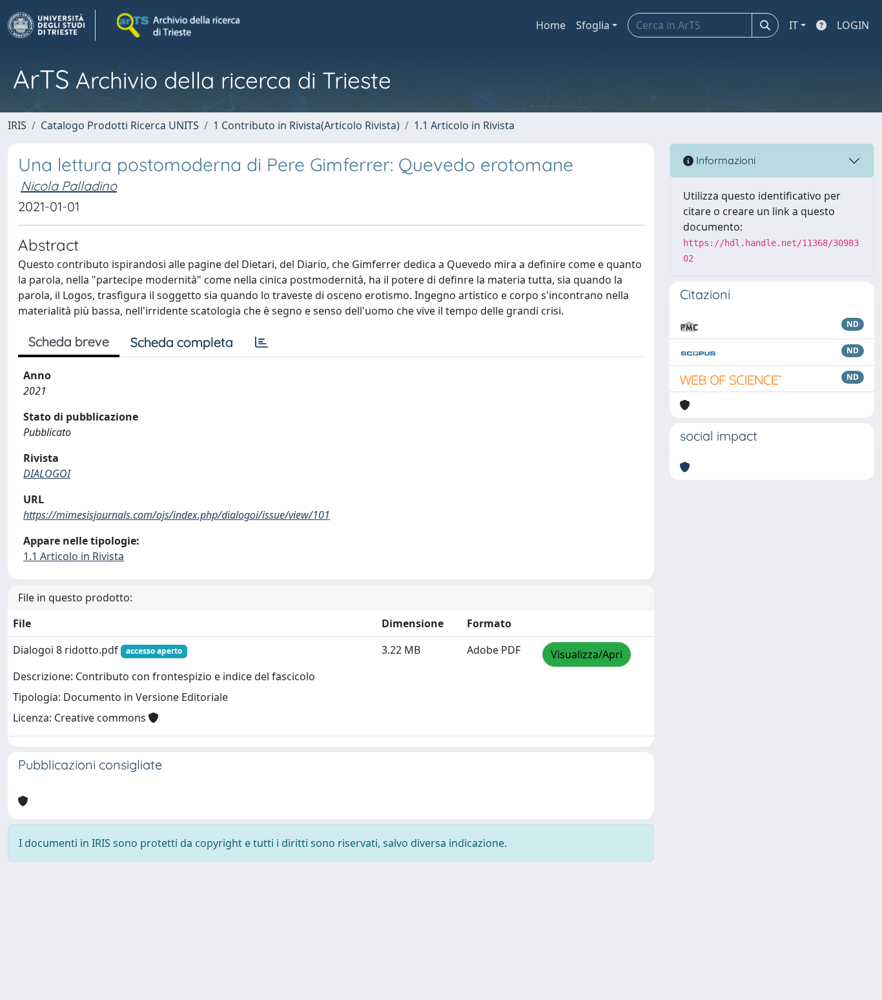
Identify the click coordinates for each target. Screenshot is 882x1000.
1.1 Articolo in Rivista (464, 125)
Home (551, 25)
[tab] (261, 342)
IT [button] (793, 25)
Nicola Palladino (69, 186)
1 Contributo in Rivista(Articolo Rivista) (306, 125)
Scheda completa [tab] (181, 342)
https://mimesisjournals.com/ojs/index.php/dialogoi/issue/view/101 (176, 515)
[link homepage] (52, 25)
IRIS (17, 125)
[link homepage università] (179, 25)
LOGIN (853, 25)
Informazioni (724, 160)
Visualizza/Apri (586, 654)
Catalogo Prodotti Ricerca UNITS (120, 125)
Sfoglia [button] (593, 25)
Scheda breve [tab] (68, 341)
